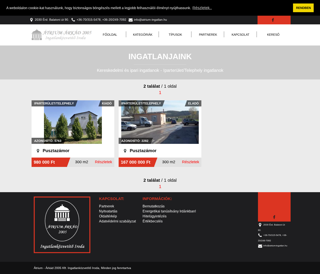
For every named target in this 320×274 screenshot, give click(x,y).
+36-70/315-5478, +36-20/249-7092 (101, 19)
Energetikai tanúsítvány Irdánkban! (169, 211)
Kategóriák (142, 34)
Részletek (103, 162)
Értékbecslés (153, 221)
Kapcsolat (240, 34)
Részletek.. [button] (202, 8)
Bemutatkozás (154, 206)
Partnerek (208, 34)
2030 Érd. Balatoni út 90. (52, 19)
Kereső (273, 34)
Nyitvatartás (108, 211)
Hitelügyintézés (155, 216)
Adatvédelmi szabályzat (117, 221)
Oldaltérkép (108, 216)
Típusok (175, 34)
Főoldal (110, 34)
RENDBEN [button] (303, 8)
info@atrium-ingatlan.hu (150, 19)
